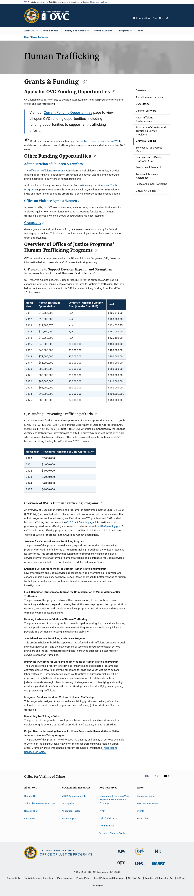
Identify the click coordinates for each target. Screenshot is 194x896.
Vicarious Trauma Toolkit (112, 833)
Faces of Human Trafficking (151, 183)
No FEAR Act (134, 878)
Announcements (145, 795)
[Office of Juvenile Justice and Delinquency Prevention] (121, 866)
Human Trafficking (39, 37)
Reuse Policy (31, 810)
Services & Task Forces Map (149, 149)
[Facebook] (148, 778)
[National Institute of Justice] (158, 853)
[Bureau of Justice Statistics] (140, 855)
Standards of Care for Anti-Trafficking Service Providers (151, 131)
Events (140, 810)
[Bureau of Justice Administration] (121, 853)
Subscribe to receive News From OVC (97, 141)
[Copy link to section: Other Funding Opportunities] (93, 155)
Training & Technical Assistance (147, 176)
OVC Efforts (143, 103)
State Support (69, 818)
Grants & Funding (146, 140)
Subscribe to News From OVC (40, 803)
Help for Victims (141, 18)
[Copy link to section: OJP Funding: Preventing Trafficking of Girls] (95, 413)
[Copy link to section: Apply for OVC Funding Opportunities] (112, 91)
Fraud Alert (158, 18)
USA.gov (181, 878)
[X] (157, 778)
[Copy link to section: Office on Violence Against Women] (78, 200)
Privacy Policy (83, 878)
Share (169, 20)
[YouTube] (166, 778)
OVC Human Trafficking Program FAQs (149, 159)
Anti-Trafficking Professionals (144, 119)
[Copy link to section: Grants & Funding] (83, 81)
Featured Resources (147, 803)
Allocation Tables (71, 810)
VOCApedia (68, 803)
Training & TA (106, 825)
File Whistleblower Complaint (39, 878)
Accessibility (13, 878)
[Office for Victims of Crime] (140, 865)
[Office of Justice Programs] (31, 15)
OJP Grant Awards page (80, 522)
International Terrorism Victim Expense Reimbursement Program (115, 799)
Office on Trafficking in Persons (47, 170)
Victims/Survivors (146, 110)
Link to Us (29, 818)
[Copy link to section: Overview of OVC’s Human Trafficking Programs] (100, 502)
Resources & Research (148, 167)
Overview (141, 90)
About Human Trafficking (150, 97)
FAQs (102, 810)
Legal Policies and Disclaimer (109, 878)
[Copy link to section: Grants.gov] (42, 222)
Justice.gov (97, 885)
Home (26, 37)
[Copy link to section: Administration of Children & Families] (84, 163)
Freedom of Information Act (159, 878)
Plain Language (65, 878)
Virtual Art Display (146, 190)
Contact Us (30, 795)
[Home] (57, 16)
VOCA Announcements (74, 795)
